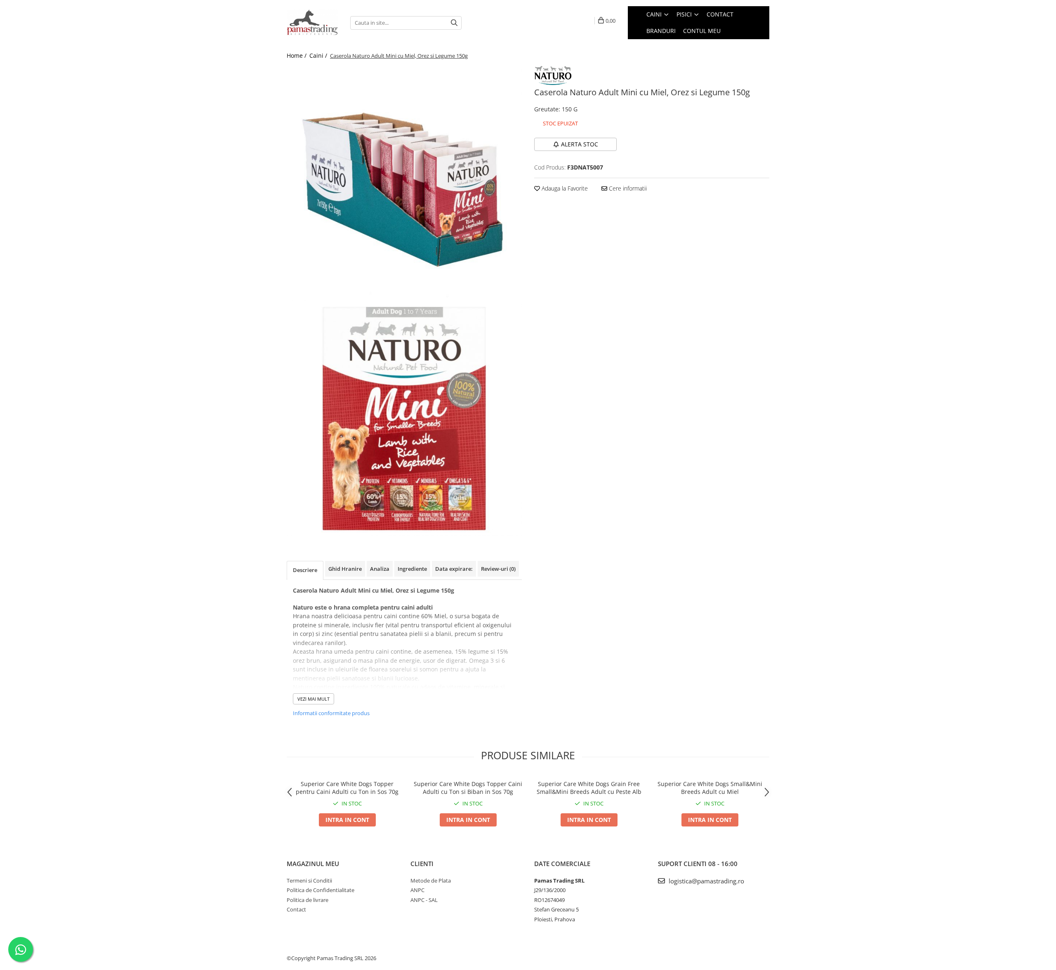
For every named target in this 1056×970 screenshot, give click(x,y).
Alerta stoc (579, 144)
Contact (296, 909)
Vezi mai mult (313, 699)
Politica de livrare (307, 900)
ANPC (417, 890)
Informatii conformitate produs (331, 713)
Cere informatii (627, 188)
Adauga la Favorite (564, 188)
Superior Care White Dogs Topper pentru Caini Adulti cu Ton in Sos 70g (347, 788)
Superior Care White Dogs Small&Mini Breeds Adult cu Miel (710, 788)
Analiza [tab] (379, 568)
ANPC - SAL (424, 900)
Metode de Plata (430, 880)
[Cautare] (454, 23)
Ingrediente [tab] (412, 568)
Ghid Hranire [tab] (345, 568)
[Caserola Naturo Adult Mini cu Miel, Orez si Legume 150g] (404, 183)
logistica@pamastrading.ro (705, 881)
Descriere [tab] (305, 570)
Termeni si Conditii (309, 880)
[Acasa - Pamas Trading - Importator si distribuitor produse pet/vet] (312, 22)
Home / (297, 55)
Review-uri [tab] (498, 568)
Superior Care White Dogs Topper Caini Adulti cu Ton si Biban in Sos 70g (468, 788)
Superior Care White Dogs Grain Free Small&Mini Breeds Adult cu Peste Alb (589, 788)
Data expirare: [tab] (454, 568)
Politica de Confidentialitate (320, 890)
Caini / (319, 55)
